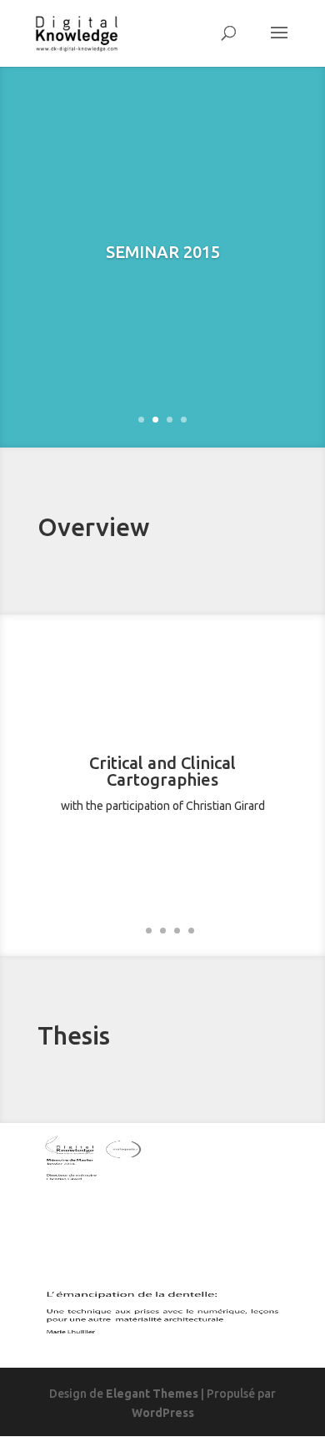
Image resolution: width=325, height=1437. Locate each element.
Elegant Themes (152, 1393)
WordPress (163, 1412)
